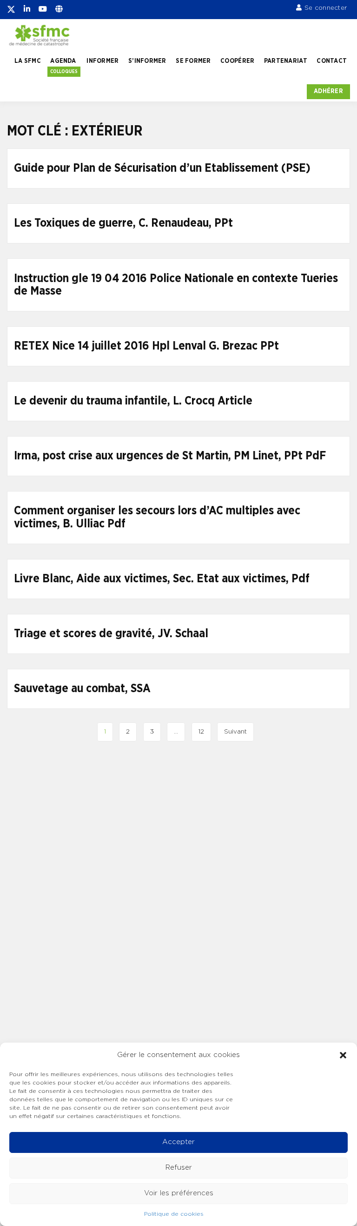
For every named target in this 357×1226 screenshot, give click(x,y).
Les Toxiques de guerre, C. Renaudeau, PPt (123, 223)
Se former (193, 61)
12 (201, 731)
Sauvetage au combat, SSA (82, 688)
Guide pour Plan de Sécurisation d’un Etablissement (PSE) (162, 168)
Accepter (178, 1141)
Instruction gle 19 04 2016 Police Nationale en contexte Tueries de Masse (176, 285)
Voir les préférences (178, 1193)
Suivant (235, 731)
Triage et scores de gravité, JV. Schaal (111, 634)
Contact (332, 61)
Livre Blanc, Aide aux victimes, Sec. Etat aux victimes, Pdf (162, 579)
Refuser (178, 1167)
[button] (343, 1055)
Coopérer (237, 61)
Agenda (63, 61)
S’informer (147, 61)
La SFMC (27, 61)
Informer (102, 61)
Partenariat (285, 61)
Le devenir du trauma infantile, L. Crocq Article (133, 401)
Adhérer (328, 91)
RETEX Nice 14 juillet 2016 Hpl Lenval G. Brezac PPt (146, 346)
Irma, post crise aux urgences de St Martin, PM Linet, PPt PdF (170, 456)
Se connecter (325, 8)
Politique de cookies (174, 1214)
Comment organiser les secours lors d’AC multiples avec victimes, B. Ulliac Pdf (157, 517)
